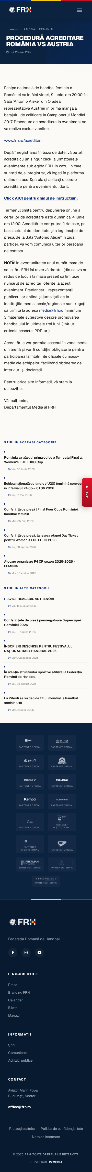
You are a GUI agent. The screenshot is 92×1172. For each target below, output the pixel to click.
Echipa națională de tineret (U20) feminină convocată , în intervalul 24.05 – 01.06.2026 (46, 485)
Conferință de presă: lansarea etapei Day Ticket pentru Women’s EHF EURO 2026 (41, 537)
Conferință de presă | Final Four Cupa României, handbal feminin (41, 511)
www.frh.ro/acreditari (23, 140)
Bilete (13, 1007)
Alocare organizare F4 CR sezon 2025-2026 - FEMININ (39, 563)
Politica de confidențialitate (62, 1128)
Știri (11, 1045)
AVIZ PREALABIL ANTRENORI (30, 599)
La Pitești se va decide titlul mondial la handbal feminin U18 (41, 700)
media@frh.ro (51, 310)
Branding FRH (19, 992)
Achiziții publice (20, 1060)
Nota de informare (46, 1136)
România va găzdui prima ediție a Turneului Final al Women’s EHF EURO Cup (43, 459)
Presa (12, 984)
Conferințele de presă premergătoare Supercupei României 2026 (42, 622)
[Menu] (79, 10)
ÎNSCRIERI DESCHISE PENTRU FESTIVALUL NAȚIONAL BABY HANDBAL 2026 (38, 648)
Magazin (14, 1015)
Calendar (15, 1000)
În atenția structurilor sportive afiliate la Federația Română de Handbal (43, 674)
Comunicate (17, 1052)
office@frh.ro (19, 1107)
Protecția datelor (22, 1128)
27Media (56, 1162)
